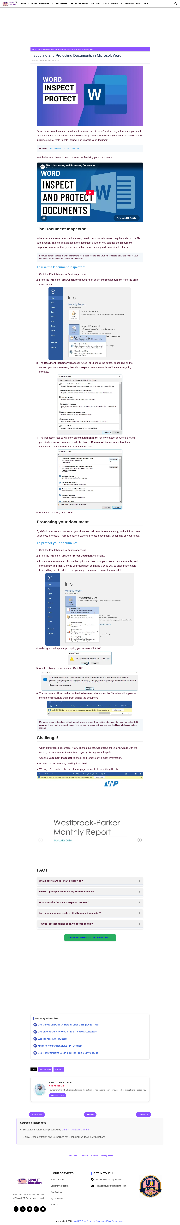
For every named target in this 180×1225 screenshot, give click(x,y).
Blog (138, 4)
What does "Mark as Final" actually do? (61, 880)
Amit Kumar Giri (38, 60)
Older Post (143, 1115)
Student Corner (59, 4)
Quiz (98, 4)
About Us (129, 4)
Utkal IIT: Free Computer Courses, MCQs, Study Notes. (98, 1221)
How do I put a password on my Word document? (66, 891)
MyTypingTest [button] (57, 1198)
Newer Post (37, 1115)
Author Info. (72, 1156)
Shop (146, 4)
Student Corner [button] (58, 1179)
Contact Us (116, 4)
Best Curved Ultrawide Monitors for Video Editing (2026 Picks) (68, 1025)
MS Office (51, 49)
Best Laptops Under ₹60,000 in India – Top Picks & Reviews (67, 1032)
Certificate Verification (82, 4)
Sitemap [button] (54, 1204)
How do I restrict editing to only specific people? (66, 923)
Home (23, 4)
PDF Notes (44, 4)
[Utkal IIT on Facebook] (16, 1209)
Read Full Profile (57, 1095)
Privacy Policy (107, 1156)
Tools (106, 4)
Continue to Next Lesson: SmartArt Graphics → (90, 937)
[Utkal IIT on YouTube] (43, 1209)
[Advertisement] (90, 26)
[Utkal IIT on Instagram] (36, 1209)
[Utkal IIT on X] (22, 1209)
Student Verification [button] (59, 1186)
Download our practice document (64, 148)
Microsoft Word (43, 49)
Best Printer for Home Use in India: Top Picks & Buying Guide (68, 1053)
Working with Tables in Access (52, 1039)
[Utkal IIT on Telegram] (29, 1209)
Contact (94, 1156)
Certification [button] (56, 1192)
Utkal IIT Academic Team (75, 1129)
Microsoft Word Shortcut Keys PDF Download (60, 1046)
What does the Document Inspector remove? (64, 902)
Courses (33, 4)
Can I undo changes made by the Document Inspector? (70, 913)
